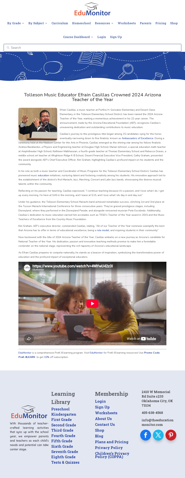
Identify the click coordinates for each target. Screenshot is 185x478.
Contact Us (105, 424)
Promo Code (152, 352)
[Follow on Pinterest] (170, 435)
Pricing (160, 23)
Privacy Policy (109, 447)
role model (103, 230)
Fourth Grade (63, 435)
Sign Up (116, 37)
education (43, 175)
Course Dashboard (76, 37)
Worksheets (127, 23)
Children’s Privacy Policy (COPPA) (112, 455)
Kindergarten (63, 414)
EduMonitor (24, 352)
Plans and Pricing (111, 441)
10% (46, 357)
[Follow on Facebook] (145, 435)
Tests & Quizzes (65, 462)
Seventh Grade (64, 451)
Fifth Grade (61, 441)
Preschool (60, 409)
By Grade (14, 23)
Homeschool (81, 23)
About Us (103, 418)
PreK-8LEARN (26, 357)
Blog (99, 436)
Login (101, 37)
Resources (102, 23)
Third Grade (62, 430)
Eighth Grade (63, 456)
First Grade (61, 419)
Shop (174, 23)
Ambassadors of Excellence (137, 138)
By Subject (36, 23)
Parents (145, 23)
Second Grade (63, 425)
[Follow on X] (158, 435)
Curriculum (59, 23)
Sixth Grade (62, 446)
